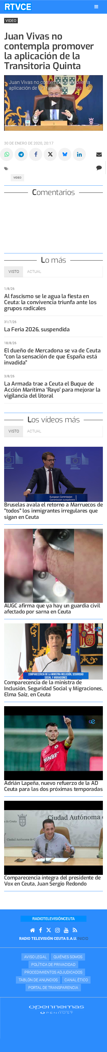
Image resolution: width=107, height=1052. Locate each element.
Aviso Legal (35, 957)
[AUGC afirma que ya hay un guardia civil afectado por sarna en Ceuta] (53, 566)
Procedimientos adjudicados (53, 972)
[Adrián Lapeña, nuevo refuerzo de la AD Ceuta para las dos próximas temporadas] (53, 743)
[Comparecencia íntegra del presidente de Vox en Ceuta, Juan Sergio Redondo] (53, 838)
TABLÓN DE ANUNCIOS (38, 980)
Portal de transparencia (53, 987)
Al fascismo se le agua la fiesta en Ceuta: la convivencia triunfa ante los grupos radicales (50, 302)
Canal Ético (76, 980)
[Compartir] (6, 154)
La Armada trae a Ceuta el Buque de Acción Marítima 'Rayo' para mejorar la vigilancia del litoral (52, 390)
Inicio (82, 938)
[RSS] (75, 930)
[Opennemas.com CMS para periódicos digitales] (56, 1009)
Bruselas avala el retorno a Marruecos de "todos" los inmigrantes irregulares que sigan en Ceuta (53, 510)
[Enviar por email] (99, 154)
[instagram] (57, 930)
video (17, 177)
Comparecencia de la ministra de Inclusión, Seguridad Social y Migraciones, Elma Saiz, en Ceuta (53, 688)
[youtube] (66, 930)
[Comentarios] (98, 167)
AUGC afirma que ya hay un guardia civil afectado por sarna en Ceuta (52, 608)
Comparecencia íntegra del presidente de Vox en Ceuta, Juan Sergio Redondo (52, 880)
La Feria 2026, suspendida (37, 329)
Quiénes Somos (68, 957)
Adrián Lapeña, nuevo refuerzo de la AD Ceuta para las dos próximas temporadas (53, 786)
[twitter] (48, 930)
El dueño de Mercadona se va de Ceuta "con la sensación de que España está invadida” (52, 356)
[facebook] (40, 930)
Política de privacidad (53, 964)
